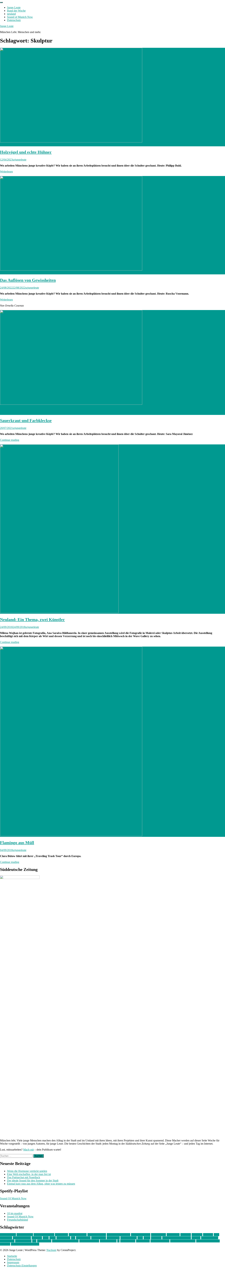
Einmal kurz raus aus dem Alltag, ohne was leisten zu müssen (41, 1183)
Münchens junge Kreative (176, 1237)
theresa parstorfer (159, 1240)
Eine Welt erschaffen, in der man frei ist (29, 1174)
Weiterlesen (6, 171)
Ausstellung (61, 1234)
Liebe (52, 1237)
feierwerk (185, 1234)
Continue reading (9, 439)
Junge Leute (14, 7)
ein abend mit (158, 1234)
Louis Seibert (98, 1237)
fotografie (197, 1234)
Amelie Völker (25, 1234)
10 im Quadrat (8, 1234)
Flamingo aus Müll (17, 842)
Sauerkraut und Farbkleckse (26, 420)
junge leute (6, 1237)
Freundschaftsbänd (17, 1219)
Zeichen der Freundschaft (25, 1244)
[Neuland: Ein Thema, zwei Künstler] (59, 612)
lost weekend (83, 1237)
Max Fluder (113, 1237)
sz (118, 1240)
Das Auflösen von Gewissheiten (28, 280)
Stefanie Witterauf (89, 1240)
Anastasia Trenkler (44, 1234)
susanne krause (108, 1240)
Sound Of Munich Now (13, 1198)
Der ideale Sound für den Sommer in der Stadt (32, 1180)
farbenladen (173, 1234)
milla (140, 1237)
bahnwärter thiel (78, 1234)
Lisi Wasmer (63, 1237)
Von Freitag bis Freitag (182, 1240)
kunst (46, 1237)
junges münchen (22, 1237)
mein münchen (128, 1237)
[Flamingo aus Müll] (71, 835)
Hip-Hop (208, 1234)
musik (147, 1237)
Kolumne (37, 1237)
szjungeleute (19, 159)
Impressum (13, 1262)
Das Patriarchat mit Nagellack (23, 1177)
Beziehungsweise (140, 1234)
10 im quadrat (14, 1213)
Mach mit (28, 1149)
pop (34, 1240)
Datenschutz (14, 20)
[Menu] (1, 2)
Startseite (12, 1256)
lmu (73, 1237)
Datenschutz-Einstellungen (22, 1265)
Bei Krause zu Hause (118, 1234)
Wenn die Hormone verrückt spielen (27, 1171)
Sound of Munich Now (20, 16)
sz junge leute (127, 1240)
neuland (11, 13)
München (156, 1237)
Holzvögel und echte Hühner (26, 152)
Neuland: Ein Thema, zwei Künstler (32, 619)
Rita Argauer (44, 1240)
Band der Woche (16, 10)
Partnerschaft (7, 1240)
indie (216, 1234)
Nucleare (51, 1250)
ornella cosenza (209, 1237)
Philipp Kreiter (23, 1240)
